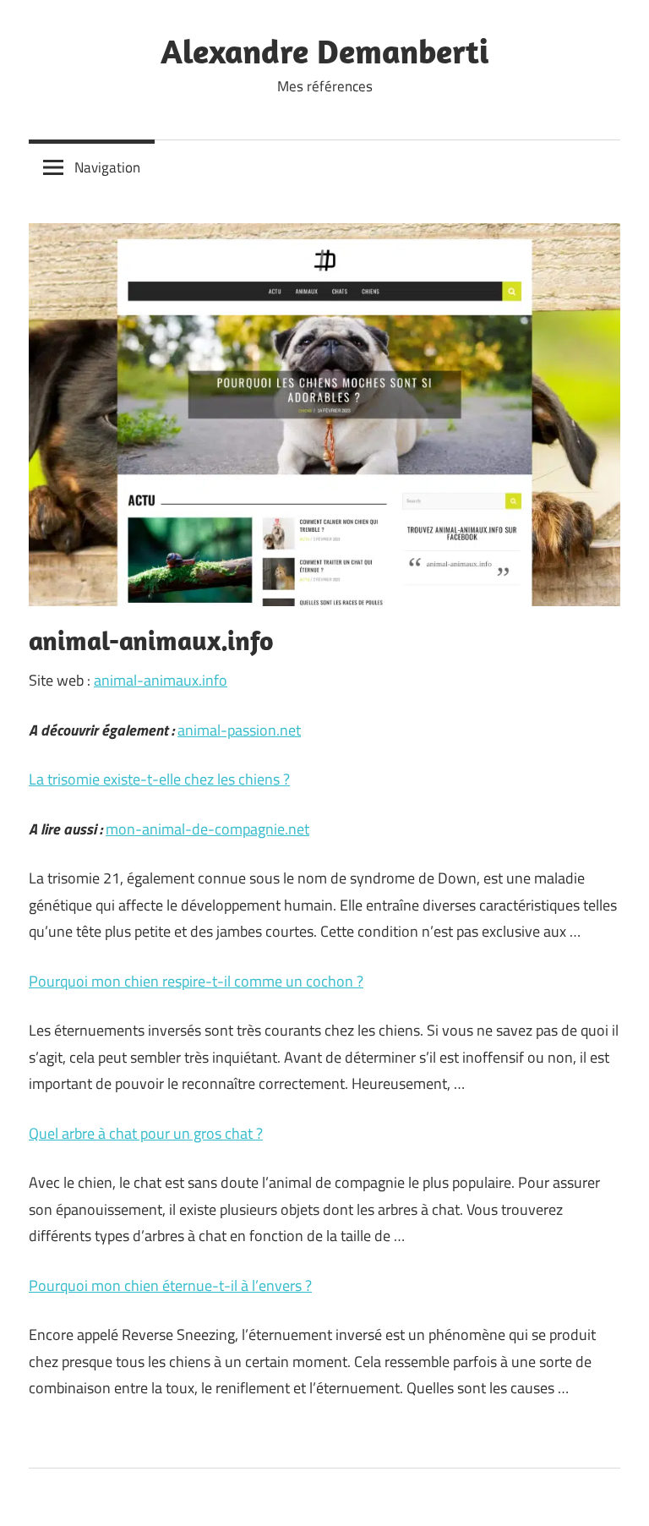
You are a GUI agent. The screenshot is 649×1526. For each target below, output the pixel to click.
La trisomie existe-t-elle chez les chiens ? (159, 779)
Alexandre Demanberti (324, 51)
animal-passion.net (239, 730)
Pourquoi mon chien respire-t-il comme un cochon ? (196, 981)
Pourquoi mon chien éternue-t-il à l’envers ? (170, 1285)
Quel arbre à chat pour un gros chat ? (146, 1133)
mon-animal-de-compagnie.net (207, 829)
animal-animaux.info (160, 680)
